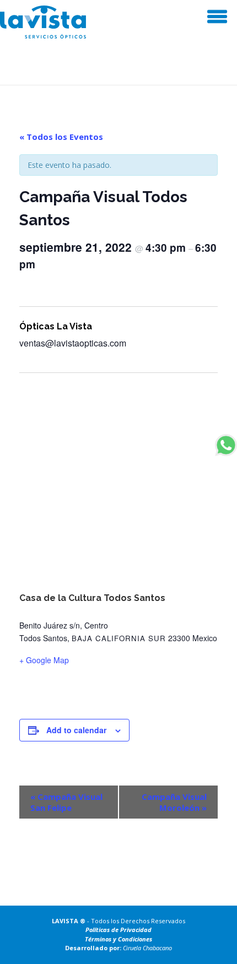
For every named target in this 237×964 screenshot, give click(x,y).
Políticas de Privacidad (118, 929)
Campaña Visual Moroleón (174, 802)
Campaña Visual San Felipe (66, 802)
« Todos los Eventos (61, 136)
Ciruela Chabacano (147, 948)
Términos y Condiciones (118, 939)
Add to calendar (76, 729)
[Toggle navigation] (217, 16)
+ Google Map (44, 659)
